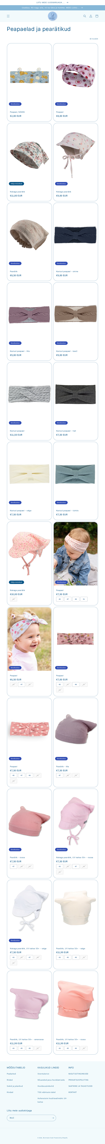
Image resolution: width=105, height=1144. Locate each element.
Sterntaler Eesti (48, 1138)
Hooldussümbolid (46, 1086)
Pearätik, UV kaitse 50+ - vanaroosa (27, 1039)
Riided (10, 1080)
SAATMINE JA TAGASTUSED (80, 1086)
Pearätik (14, 271)
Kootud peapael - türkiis (67, 510)
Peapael (59, 112)
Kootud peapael (17, 431)
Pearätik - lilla (62, 766)
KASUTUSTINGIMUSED (78, 1073)
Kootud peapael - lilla (20, 351)
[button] (8, 16)
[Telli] (53, 1118)
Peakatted (11, 1073)
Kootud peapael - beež (66, 351)
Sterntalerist (43, 1073)
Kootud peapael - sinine (67, 271)
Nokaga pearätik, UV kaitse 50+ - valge (28, 948)
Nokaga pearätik (17, 192)
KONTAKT (72, 1092)
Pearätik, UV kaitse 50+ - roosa (71, 1039)
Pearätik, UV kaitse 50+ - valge (70, 948)
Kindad (10, 1092)
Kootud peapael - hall (66, 431)
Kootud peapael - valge (20, 510)
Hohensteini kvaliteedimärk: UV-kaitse (52, 1100)
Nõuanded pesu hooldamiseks (51, 1080)
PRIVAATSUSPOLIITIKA (78, 1080)
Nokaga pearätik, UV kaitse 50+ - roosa (74, 857)
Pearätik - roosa (17, 857)
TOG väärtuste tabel (47, 1092)
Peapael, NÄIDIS (17, 112)
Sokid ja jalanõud (15, 1086)
